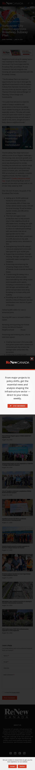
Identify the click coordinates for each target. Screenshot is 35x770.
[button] (32, 359)
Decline (22, 766)
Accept (12, 766)
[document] (17, 385)
